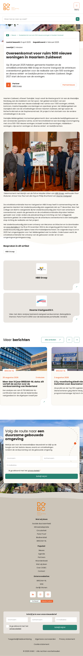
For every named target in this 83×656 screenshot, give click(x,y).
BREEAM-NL (41, 541)
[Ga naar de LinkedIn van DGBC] (33, 594)
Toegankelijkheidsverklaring (20, 639)
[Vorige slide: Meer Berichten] (69, 340)
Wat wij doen (41, 564)
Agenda (41, 554)
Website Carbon (47, 601)
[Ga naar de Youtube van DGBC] (48, 594)
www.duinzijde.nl (13, 227)
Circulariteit (41, 530)
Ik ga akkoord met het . (25, 470)
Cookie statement (41, 644)
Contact (41, 571)
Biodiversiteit (41, 537)
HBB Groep (17, 86)
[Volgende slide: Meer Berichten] (77, 340)
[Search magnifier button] (77, 19)
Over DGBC (41, 567)
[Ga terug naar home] (11, 7)
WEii (41, 584)
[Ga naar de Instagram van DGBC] (40, 594)
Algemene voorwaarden (45, 639)
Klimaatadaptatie (41, 527)
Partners (41, 557)
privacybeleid (33, 470)
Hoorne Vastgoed (63, 196)
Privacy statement (67, 639)
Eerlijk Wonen (41, 587)
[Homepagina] (7, 35)
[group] (73, 340)
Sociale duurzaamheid (41, 523)
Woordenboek (41, 561)
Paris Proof (41, 534)
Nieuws (14, 35)
